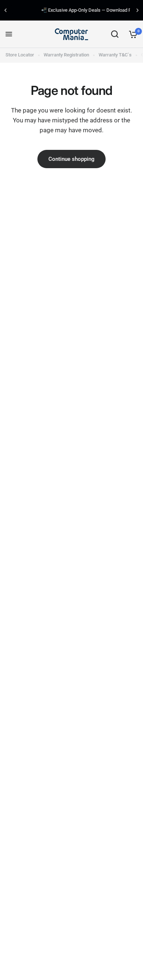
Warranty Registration (66, 55)
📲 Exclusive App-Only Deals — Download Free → (76, 10)
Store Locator (20, 55)
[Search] (115, 34)
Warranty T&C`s (115, 55)
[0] (132, 34)
